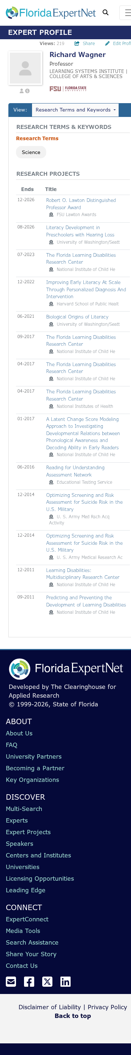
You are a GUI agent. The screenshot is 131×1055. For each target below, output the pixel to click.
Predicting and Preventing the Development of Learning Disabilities (86, 601)
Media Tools (23, 931)
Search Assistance (32, 942)
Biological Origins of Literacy (77, 316)
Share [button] (89, 43)
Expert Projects (28, 832)
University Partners (33, 756)
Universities (22, 867)
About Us (19, 733)
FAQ (11, 745)
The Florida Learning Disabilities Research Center (81, 258)
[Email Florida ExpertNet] (14, 984)
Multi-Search (24, 809)
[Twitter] (50, 984)
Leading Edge (25, 890)
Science (31, 152)
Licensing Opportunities (40, 878)
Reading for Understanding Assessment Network (75, 471)
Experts (17, 820)
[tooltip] (51, 214)
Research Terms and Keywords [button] (73, 109)
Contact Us (21, 966)
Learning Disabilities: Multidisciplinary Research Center (82, 574)
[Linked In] (68, 984)
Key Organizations (32, 780)
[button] (22, 90)
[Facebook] (32, 984)
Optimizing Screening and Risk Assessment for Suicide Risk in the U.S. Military (84, 502)
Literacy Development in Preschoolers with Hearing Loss (80, 231)
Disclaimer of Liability (50, 1007)
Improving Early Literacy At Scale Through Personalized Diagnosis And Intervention (86, 289)
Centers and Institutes (38, 855)
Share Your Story (31, 954)
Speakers (19, 844)
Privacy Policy (107, 1007)
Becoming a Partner (35, 768)
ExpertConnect (27, 919)
